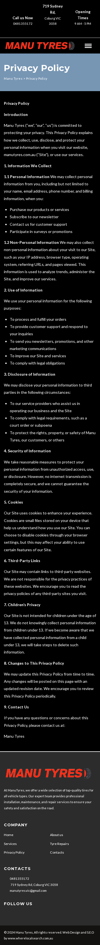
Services (10, 844)
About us (56, 835)
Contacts (57, 852)
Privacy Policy (14, 852)
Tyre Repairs (59, 844)
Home (8, 835)
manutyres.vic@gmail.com (28, 890)
